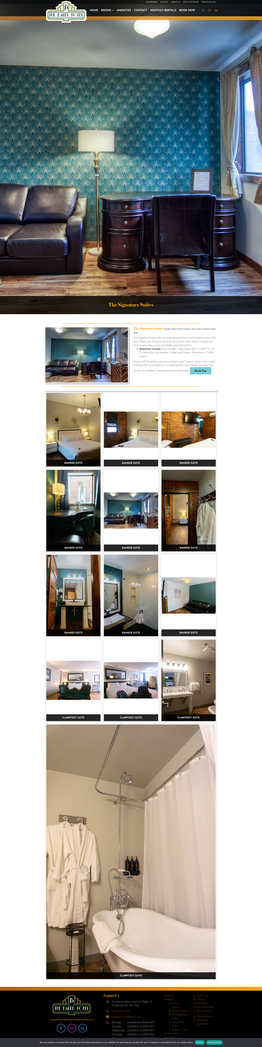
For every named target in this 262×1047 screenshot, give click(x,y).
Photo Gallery (208, 2)
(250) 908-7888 (121, 1011)
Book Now (187, 10)
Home (94, 10)
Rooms (106, 10)
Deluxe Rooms (179, 1010)
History (164, 2)
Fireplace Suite (180, 1029)
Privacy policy (214, 1042)
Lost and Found (191, 2)
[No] (258, 1042)
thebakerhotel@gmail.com (126, 1016)
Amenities (124, 10)
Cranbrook (152, 2)
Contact (140, 10)
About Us (175, 2)
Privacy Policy (204, 1016)
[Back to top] (257, 1035)
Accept (199, 1042)
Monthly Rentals (163, 10)
